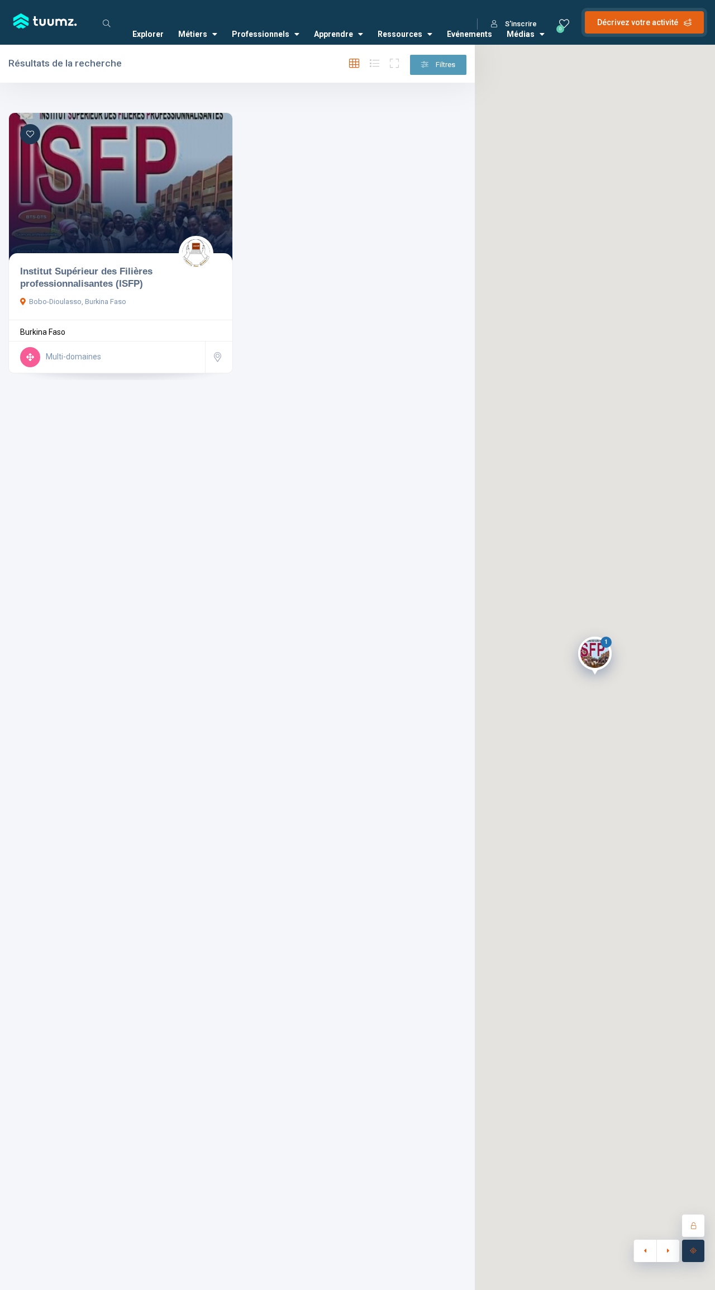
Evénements (469, 34)
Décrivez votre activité (637, 22)
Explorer (148, 34)
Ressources (400, 34)
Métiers (192, 34)
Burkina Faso (42, 332)
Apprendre (333, 34)
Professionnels (260, 34)
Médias (521, 34)
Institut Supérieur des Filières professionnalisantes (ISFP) (86, 277)
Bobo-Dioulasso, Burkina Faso (77, 301)
